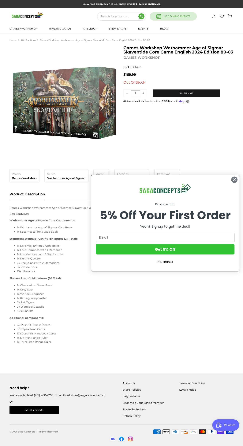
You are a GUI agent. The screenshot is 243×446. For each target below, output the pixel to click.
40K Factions (28, 40)
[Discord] (112, 439)
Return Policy (132, 416)
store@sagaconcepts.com (88, 395)
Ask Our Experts (34, 410)
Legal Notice (187, 389)
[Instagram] (130, 439)
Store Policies (132, 389)
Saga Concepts (26, 431)
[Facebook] (121, 439)
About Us (129, 383)
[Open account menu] (214, 16)
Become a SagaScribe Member (143, 403)
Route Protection (134, 409)
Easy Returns (131, 396)
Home (13, 40)
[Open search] (141, 16)
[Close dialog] (234, 179)
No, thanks (165, 261)
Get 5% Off (165, 249)
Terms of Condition (192, 383)
